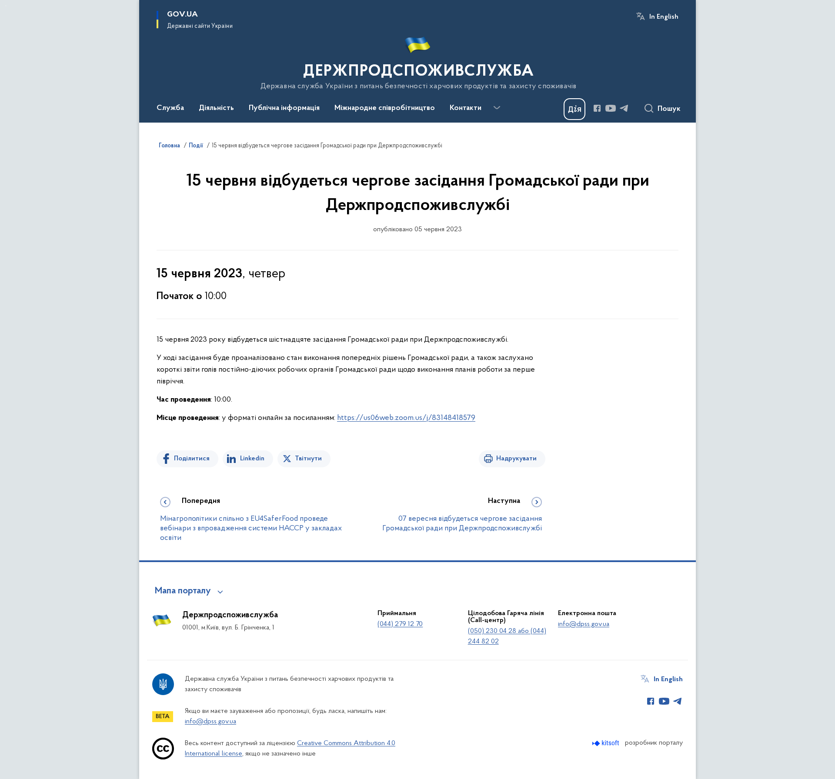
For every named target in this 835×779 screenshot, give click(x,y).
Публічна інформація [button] (284, 108)
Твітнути (308, 458)
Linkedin (252, 458)
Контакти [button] (465, 108)
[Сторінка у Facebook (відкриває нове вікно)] (597, 108)
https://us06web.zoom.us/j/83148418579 (406, 418)
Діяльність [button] (216, 108)
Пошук (669, 109)
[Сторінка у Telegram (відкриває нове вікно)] (624, 108)
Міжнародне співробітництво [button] (384, 108)
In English (663, 16)
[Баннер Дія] (574, 109)
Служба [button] (170, 108)
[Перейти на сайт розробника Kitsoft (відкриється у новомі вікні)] (606, 743)
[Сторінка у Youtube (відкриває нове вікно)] (610, 108)
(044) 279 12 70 (400, 624)
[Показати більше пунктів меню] (496, 107)
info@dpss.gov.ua (583, 624)
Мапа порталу (183, 591)
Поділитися (192, 458)
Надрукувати (516, 458)
